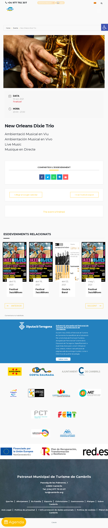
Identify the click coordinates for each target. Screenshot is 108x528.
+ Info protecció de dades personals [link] (56, 510)
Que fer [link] (9, 501)
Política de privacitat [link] (25, 510)
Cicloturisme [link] (61, 501)
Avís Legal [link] (6, 510)
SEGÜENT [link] (92, 306)
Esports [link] (48, 501)
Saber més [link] (63, 359)
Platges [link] (90, 501)
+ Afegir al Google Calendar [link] (26, 195)
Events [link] (15, 28)
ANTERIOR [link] (16, 306)
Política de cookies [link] (86, 510)
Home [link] (8, 28)
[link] (104, 27)
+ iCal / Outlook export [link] (84, 195)
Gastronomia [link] (77, 501)
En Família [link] (36, 501)
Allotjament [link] (22, 501)
